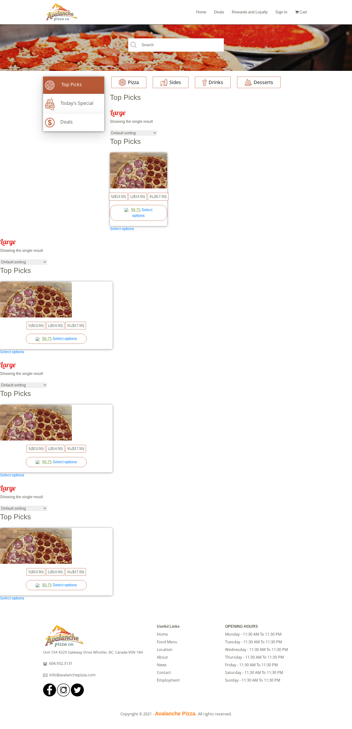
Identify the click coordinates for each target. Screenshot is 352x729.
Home (201, 12)
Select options (122, 229)
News (162, 664)
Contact (164, 672)
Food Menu (167, 641)
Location (164, 649)
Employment (168, 680)
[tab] (73, 85)
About (162, 657)
